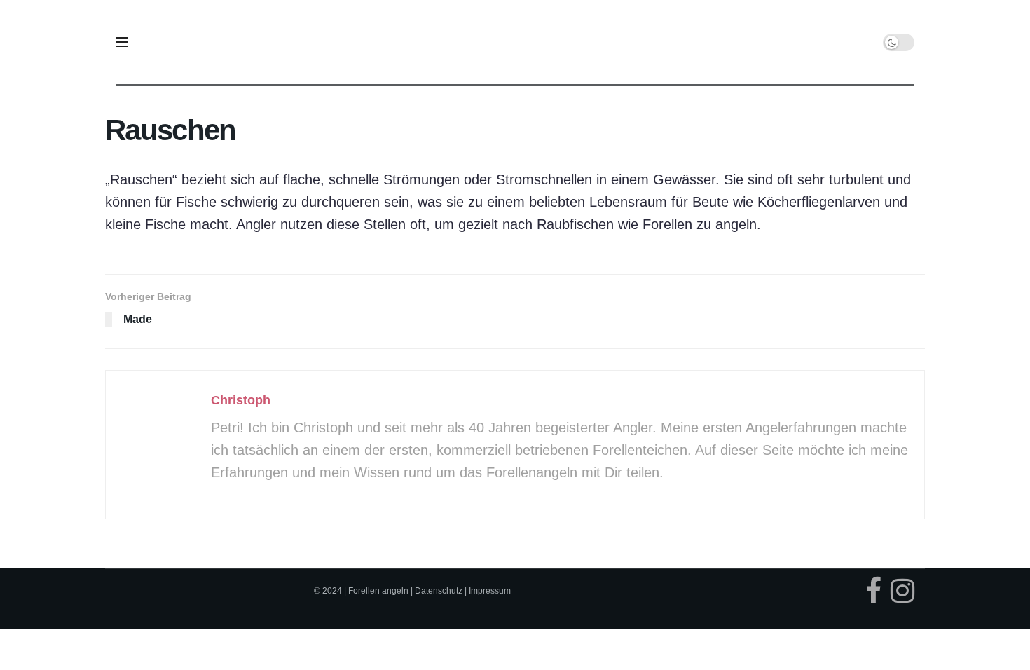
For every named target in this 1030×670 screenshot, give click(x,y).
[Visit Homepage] (515, 42)
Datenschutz (438, 591)
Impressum (490, 591)
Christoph (240, 400)
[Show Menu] (122, 42)
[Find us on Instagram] (902, 594)
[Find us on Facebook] (873, 594)
